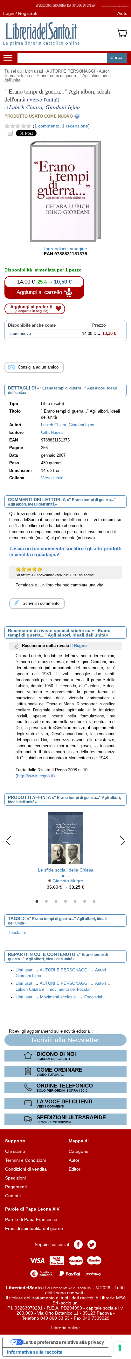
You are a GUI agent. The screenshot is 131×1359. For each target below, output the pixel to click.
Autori (104, 71)
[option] (65, 852)
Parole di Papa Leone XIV (32, 1209)
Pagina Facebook (78, 1244)
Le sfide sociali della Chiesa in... (65, 872)
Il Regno (78, 646)
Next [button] (123, 840)
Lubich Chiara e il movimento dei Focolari (54, 989)
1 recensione (75, 125)
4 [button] (65, 901)
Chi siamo (15, 1151)
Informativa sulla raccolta (34, 1352)
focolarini (17, 933)
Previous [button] (8, 840)
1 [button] (37, 901)
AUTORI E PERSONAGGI (70, 71)
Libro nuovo (20, 333)
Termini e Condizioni (25, 1160)
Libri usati (34, 71)
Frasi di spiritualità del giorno (34, 1228)
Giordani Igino (17, 76)
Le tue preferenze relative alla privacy (63, 1342)
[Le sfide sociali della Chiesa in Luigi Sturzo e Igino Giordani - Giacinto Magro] (65, 837)
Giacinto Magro (67, 880)
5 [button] (75, 901)
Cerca (116, 57)
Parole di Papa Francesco (31, 1219)
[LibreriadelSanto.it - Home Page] (41, 34)
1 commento (46, 125)
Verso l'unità (52, 478)
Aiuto (122, 13)
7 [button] (94, 901)
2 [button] (46, 901)
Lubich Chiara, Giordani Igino (67, 425)
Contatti (13, 1195)
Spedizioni (15, 1177)
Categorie (78, 1151)
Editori (75, 1169)
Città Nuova (52, 432)
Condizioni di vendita (26, 1169)
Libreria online (65, 1327)
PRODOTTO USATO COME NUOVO (38, 116)
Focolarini (93, 997)
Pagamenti (16, 1186)
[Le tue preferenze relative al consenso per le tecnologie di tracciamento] (120, 1348)
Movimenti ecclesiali (59, 997)
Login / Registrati (20, 13)
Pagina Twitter (91, 1244)
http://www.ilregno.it (35, 776)
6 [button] (84, 901)
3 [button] (56, 901)
